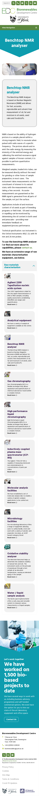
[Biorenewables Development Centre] (19, 11)
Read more (11, 304)
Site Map (6, 775)
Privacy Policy (8, 767)
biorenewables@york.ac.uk (14, 749)
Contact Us (11, 720)
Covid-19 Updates (9, 783)
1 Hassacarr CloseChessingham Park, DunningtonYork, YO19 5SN (15, 739)
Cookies (5, 771)
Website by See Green (10, 761)
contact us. (27, 248)
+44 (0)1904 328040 (12, 745)
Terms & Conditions (10, 779)
